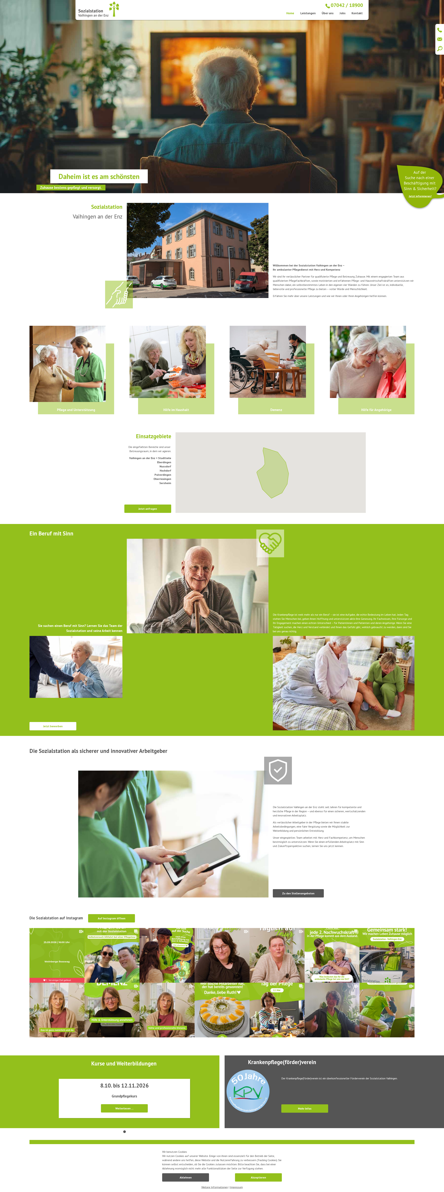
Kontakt (357, 13)
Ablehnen (186, 1177)
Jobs (342, 13)
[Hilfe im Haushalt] (172, 362)
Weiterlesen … (124, 1108)
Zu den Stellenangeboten (298, 893)
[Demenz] (272, 362)
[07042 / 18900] (439, 30)
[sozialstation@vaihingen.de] (439, 39)
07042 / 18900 (347, 5)
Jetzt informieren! (420, 196)
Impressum (236, 1187)
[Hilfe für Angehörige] (372, 362)
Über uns (328, 13)
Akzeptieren (258, 1177)
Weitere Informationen (214, 1187)
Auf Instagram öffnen (111, 918)
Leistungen (308, 13)
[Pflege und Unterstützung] (71, 364)
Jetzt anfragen (147, 508)
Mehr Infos (304, 1108)
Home (290, 13)
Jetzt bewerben (53, 726)
